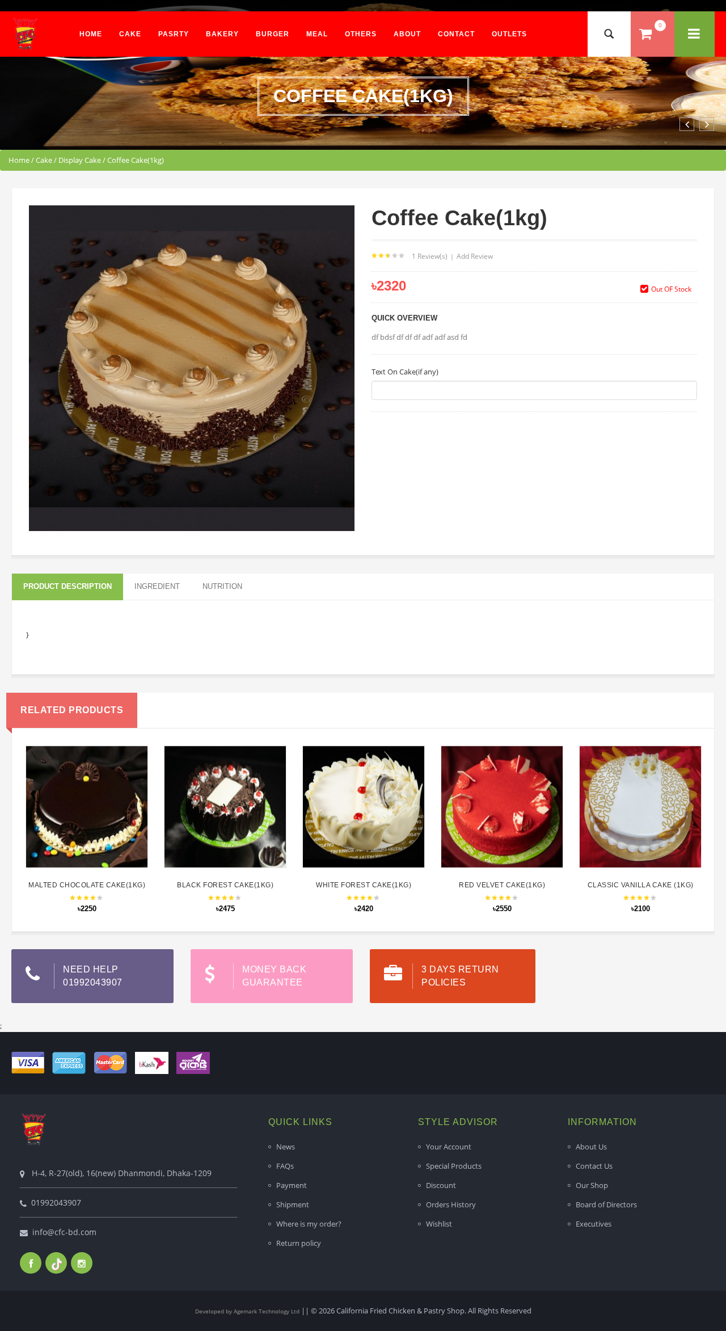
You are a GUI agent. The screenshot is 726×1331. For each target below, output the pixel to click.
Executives (593, 1224)
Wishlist (439, 1224)
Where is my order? (308, 1224)
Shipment (292, 1204)
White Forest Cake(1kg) (363, 885)
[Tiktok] (56, 1263)
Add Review (475, 256)
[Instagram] (81, 1263)
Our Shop (592, 1185)
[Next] (706, 124)
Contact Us (594, 1166)
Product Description (67, 586)
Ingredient (157, 586)
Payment (291, 1185)
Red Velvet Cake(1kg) (502, 885)
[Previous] (686, 124)
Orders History (451, 1204)
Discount (441, 1185)
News (285, 1147)
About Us (591, 1147)
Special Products (454, 1166)
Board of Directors (606, 1204)
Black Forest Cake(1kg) (225, 885)
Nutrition (222, 586)
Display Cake (79, 160)
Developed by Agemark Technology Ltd (247, 1311)
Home (19, 160)
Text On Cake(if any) (405, 372)
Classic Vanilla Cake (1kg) (641, 885)
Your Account (448, 1147)
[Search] (609, 34)
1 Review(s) (430, 256)
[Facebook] (30, 1263)
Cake (44, 160)
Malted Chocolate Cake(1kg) (86, 885)
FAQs (285, 1166)
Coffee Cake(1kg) (135, 160)
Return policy (298, 1243)
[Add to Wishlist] (85, 800)
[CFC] (25, 34)
